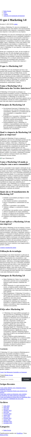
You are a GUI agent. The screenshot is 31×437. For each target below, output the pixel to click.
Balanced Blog (4, 435)
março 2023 (6, 417)
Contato (5, 14)
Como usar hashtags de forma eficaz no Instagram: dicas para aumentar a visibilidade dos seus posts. (15, 397)
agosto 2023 (6, 415)
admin (15, 24)
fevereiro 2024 (7, 413)
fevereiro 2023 (7, 418)
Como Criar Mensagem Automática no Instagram (13, 372)
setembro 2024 (7, 410)
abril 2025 (6, 409)
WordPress (20, 433)
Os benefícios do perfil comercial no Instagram (12, 395)
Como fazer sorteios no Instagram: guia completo (13, 394)
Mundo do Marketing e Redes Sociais (10, 2)
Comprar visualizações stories (8, 247)
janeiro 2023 (6, 420)
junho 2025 (6, 406)
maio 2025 (6, 407)
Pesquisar (2, 376)
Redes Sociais (7, 11)
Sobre (5, 12)
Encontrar (26, 379)
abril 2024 (6, 412)
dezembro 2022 (7, 421)
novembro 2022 (7, 423)
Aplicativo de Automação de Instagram (14, 15)
